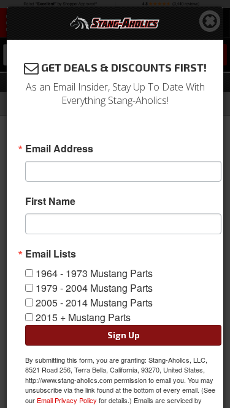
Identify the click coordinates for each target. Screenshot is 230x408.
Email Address (59, 149)
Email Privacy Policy (67, 400)
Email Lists (50, 254)
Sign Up (123, 335)
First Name (50, 201)
